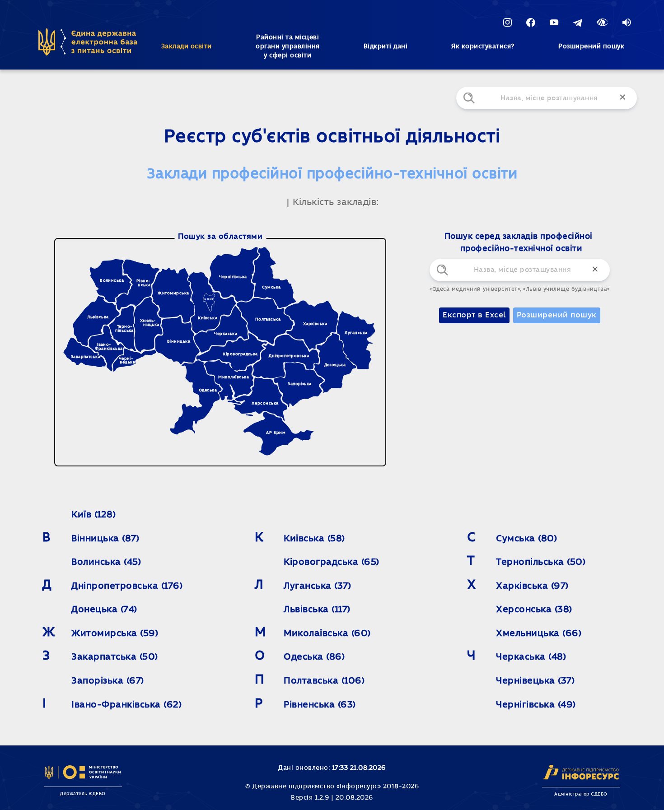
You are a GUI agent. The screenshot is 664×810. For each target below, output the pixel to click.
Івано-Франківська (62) (126, 704)
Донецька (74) (104, 609)
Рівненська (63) (320, 704)
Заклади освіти (186, 46)
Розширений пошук (591, 46)
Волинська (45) (106, 562)
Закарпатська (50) (114, 656)
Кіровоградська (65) (331, 562)
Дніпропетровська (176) (126, 586)
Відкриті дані (386, 46)
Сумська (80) (526, 538)
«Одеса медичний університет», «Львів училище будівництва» (520, 289)
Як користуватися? (482, 46)
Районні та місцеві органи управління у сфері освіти (288, 46)
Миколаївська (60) (327, 633)
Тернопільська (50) (540, 562)
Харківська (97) (532, 586)
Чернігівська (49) (536, 704)
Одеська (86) (314, 656)
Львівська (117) (317, 609)
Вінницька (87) (105, 538)
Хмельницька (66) (538, 633)
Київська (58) (314, 538)
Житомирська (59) (114, 633)
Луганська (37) (317, 586)
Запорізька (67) (107, 680)
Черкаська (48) (531, 656)
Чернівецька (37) (535, 680)
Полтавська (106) (324, 680)
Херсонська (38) (534, 609)
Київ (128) (93, 514)
